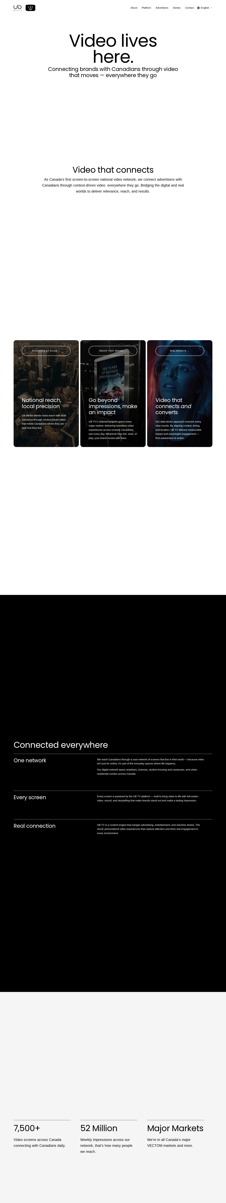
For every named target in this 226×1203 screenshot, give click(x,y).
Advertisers (162, 7)
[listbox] (204, 7)
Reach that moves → (113, 350)
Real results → (179, 350)
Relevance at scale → (46, 350)
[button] (113, 116)
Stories (177, 7)
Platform (146, 7)
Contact (189, 7)
